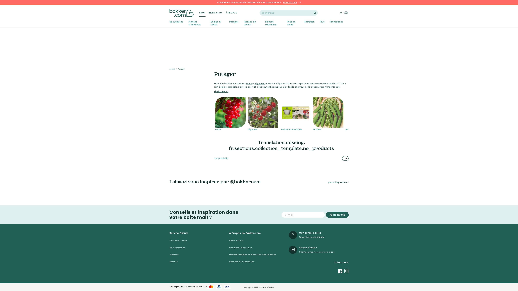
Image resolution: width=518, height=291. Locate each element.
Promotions (336, 21)
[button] (202, 12)
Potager (233, 21)
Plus (322, 21)
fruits (249, 83)
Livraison (174, 254)
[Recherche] (315, 13)
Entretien (309, 21)
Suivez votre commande (312, 237)
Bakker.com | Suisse (266, 287)
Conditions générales (240, 247)
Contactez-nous (178, 240)
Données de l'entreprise (241, 261)
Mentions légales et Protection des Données (252, 254)
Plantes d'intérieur (271, 23)
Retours (173, 261)
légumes (260, 83)
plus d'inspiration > (338, 182)
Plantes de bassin (250, 23)
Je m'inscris (337, 214)
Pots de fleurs (291, 23)
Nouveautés (176, 21)
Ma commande (177, 247)
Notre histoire (236, 240)
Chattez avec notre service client (316, 252)
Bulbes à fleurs (216, 23)
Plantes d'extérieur (195, 23)
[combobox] (289, 13)
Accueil (172, 69)
